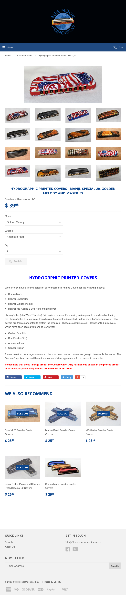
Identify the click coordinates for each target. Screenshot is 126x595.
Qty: (7, 245)
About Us (10, 546)
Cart (121, 47)
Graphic (9, 230)
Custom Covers (24, 55)
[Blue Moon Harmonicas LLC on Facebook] (67, 550)
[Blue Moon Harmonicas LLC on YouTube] (75, 550)
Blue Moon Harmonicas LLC (25, 581)
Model (8, 216)
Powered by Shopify (51, 581)
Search (9, 542)
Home (7, 55)
